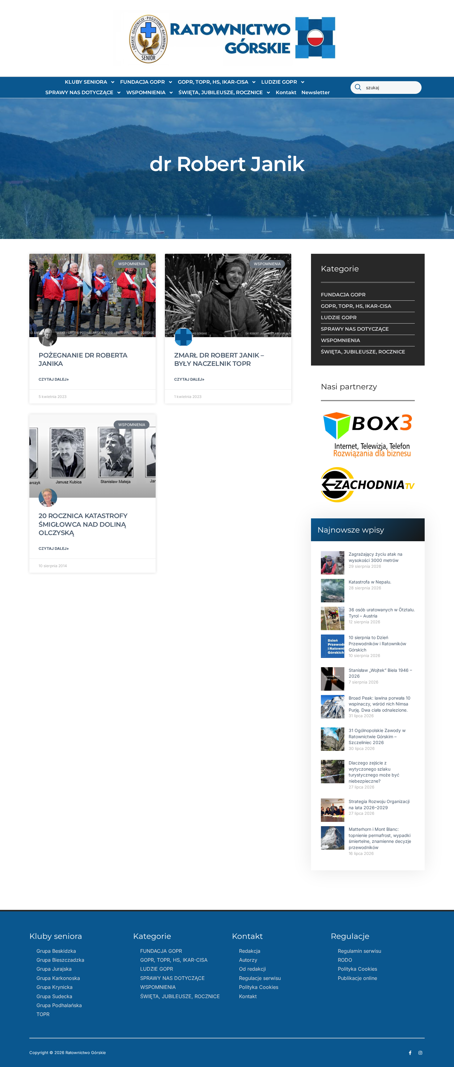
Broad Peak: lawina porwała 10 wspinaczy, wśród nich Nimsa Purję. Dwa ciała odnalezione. (379, 704)
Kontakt (286, 92)
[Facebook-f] (410, 1052)
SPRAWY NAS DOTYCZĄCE (79, 92)
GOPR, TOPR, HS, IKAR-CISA (213, 82)
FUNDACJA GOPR (142, 82)
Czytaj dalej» (54, 379)
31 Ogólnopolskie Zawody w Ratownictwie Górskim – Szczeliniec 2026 (377, 736)
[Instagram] (420, 1052)
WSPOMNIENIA (146, 92)
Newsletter (315, 92)
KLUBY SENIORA (86, 82)
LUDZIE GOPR (279, 82)
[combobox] (386, 87)
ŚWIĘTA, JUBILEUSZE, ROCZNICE (221, 92)
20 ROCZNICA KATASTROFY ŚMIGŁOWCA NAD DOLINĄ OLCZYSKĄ (83, 524)
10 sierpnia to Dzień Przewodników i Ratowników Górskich (377, 643)
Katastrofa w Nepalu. (370, 581)
